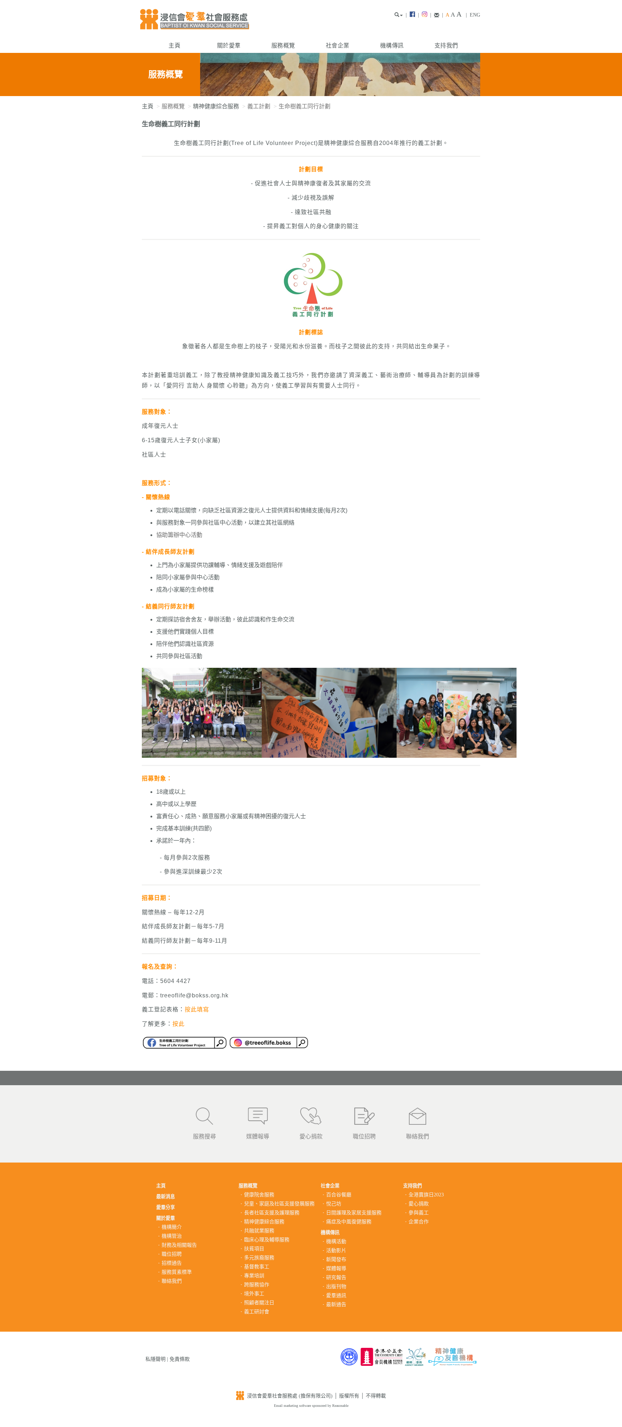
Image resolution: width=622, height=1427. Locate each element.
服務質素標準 (177, 1272)
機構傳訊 (392, 45)
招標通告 (172, 1263)
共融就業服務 (259, 1230)
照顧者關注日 (259, 1302)
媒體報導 (257, 1136)
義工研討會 (256, 1311)
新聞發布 (336, 1259)
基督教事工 (256, 1266)
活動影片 (336, 1250)
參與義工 (419, 1212)
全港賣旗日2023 (426, 1194)
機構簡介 (172, 1227)
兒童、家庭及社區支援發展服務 (279, 1203)
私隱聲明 (155, 1359)
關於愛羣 (228, 45)
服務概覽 (283, 45)
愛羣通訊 (336, 1295)
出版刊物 (336, 1286)
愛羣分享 (165, 1207)
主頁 (174, 45)
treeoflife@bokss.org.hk (194, 995)
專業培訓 (254, 1275)
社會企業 (337, 45)
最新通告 (336, 1304)
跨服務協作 (256, 1284)
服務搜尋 (204, 1136)
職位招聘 (364, 1136)
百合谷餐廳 (338, 1194)
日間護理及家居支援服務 (354, 1212)
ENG (475, 15)
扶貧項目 (254, 1248)
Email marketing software (293, 1406)
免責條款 (180, 1359)
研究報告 (336, 1277)
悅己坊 (333, 1203)
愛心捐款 (311, 1136)
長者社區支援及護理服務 (271, 1212)
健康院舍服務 (259, 1194)
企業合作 (419, 1221)
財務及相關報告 (179, 1245)
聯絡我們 (417, 1136)
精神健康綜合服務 (216, 106)
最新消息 (165, 1196)
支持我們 (446, 45)
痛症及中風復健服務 (348, 1221)
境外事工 (254, 1293)
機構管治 (172, 1236)
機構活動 (336, 1241)
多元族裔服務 (259, 1257)
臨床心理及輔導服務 (266, 1239)
